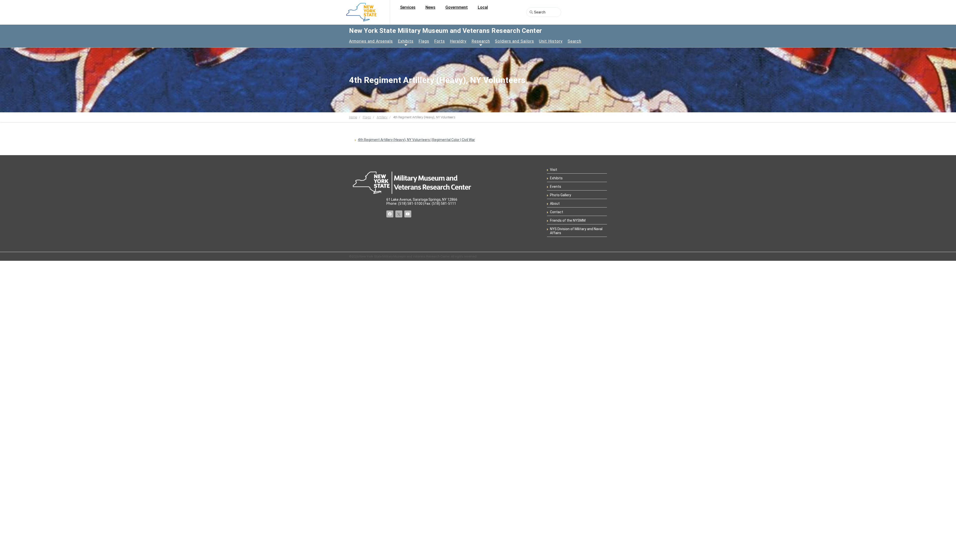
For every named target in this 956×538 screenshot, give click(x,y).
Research (481, 41)
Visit (553, 170)
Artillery (382, 117)
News (430, 7)
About (555, 203)
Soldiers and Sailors (514, 41)
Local (483, 7)
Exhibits (406, 41)
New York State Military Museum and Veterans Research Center (445, 30)
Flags (423, 41)
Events (555, 187)
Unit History (551, 41)
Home (353, 117)
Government (456, 7)
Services (408, 7)
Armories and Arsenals (371, 41)
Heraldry (458, 41)
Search (574, 41)
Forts (439, 41)
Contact (556, 212)
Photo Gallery (560, 195)
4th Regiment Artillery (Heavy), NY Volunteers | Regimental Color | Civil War (416, 140)
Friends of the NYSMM (568, 220)
